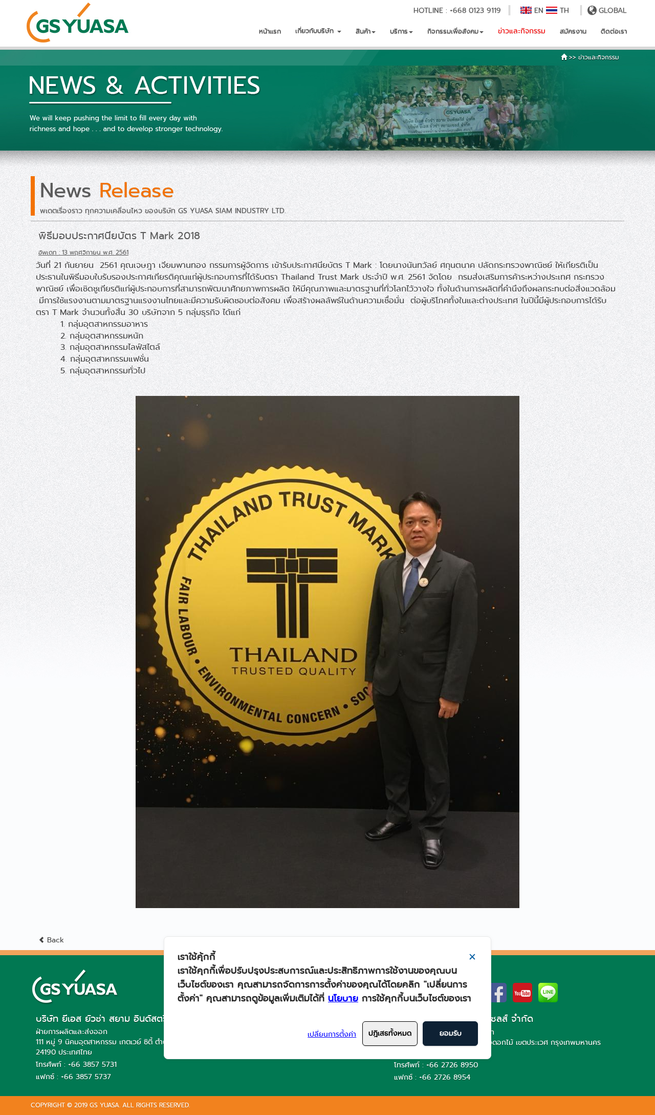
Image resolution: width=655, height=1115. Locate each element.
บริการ (399, 31)
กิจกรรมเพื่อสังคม (452, 31)
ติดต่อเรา (614, 31)
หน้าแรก (270, 31)
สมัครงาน (573, 31)
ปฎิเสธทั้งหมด (389, 1033)
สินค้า (363, 31)
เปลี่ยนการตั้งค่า (332, 1034)
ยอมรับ (451, 1033)
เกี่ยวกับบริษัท (315, 30)
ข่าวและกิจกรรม (521, 31)
